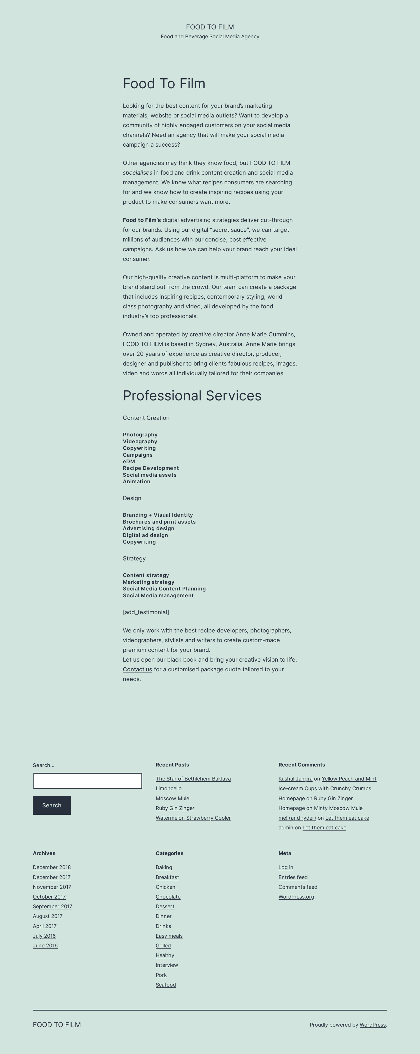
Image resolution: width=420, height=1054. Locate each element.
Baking (164, 867)
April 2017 (45, 926)
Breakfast (167, 877)
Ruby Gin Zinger (175, 808)
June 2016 (45, 946)
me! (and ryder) (297, 818)
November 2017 (52, 887)
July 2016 (44, 936)
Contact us (137, 669)
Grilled (163, 946)
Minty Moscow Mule (338, 808)
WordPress (373, 1025)
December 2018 (52, 867)
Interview (167, 965)
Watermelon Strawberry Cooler (193, 818)
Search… (44, 765)
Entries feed (293, 877)
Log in (286, 867)
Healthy (165, 955)
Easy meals (169, 936)
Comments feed (298, 887)
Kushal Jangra (296, 779)
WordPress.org (296, 897)
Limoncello (169, 788)
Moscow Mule (172, 798)
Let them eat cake (347, 818)
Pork (161, 975)
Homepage (292, 798)
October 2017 (49, 897)
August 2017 (48, 916)
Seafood (166, 985)
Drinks (163, 926)
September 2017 (52, 906)
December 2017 (52, 877)
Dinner (164, 916)
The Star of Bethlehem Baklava (193, 779)
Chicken (165, 887)
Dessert (165, 906)
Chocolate (168, 897)
